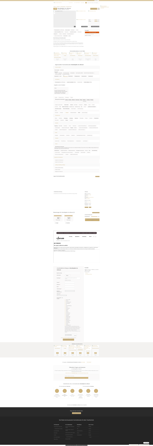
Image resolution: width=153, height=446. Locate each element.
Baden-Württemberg (90, 197)
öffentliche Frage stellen (77, 377)
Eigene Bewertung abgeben (96, 212)
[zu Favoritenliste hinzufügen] (54, 11)
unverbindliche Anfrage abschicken (68, 339)
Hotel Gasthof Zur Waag (57, 57)
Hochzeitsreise (68, 322)
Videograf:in (67, 315)
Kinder (56, 132)
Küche (56, 143)
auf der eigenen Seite (88, 395)
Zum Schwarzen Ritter (88, 55)
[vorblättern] (74, 19)
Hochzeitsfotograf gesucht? (58, 0)
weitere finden (64, 395)
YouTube (90, 430)
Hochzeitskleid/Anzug (68, 305)
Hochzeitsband (68, 303)
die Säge (65, 55)
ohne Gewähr (83, 362)
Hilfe (93, 0)
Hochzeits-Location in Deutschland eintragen (69, 427)
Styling (67, 310)
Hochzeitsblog (82, 2)
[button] (64, 19)
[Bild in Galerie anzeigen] (82, 15)
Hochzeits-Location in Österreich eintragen (69, 430)
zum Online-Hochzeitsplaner (77, 413)
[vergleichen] (54, 13)
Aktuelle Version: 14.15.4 (84, 445)
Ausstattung (57, 79)
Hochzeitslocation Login (90, 0)
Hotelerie (56, 138)
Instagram (67, 112)
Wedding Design (68, 316)
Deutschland (88, 198)
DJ (66, 304)
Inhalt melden (89, 362)
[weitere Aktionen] (99, 9)
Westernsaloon (80, 55)
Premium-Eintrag (151, 345)
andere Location (68, 299)
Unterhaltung (67, 321)
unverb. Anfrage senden (94, 8)
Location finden (71, 2)
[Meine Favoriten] (86, 2)
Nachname (58, 284)
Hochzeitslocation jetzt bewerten (92, 220)
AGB (77, 428)
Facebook (90, 426)
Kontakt (90, 207)
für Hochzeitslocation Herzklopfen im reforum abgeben (57, 395)
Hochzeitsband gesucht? (66, 0)
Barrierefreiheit (146, 442)
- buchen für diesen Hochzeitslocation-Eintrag (96, 395)
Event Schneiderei (72, 55)
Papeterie (67, 309)
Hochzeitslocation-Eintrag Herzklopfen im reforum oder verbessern (80, 396)
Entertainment (57, 115)
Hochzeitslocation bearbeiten (69, 434)
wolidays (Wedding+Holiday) (60, 164)
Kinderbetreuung (68, 320)
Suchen (98, 2)
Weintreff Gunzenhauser (95, 348)
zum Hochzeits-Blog (56, 430)
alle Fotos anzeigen (84, 26)
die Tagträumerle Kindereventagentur (80, 349)
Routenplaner (97, 176)
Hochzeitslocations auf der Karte (58, 426)
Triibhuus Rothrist (95, 55)
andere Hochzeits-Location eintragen (70, 432)
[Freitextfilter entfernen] (96, 2)
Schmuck (67, 311)
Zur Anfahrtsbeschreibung (88, 274)
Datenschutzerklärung (64, 337)
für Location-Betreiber (77, 2)
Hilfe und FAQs (56, 439)
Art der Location (58, 67)
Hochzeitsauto (68, 314)
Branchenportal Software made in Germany (71, 445)
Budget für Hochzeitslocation (59, 291)
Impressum (78, 426)
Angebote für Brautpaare (58, 157)
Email (57, 286)
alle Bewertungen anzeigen (95, 26)
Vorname (58, 282)
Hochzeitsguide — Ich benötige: (60, 298)
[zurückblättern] (55, 19)
